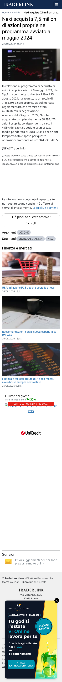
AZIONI (24, 232)
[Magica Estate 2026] (31, 640)
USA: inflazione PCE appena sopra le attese (28, 287)
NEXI (51, 239)
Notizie (16, 12)
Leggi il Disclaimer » (45, 208)
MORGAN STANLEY (30, 239)
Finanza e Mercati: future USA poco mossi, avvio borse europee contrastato (28, 380)
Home (5, 12)
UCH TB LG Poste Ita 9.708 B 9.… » (31, 403)
